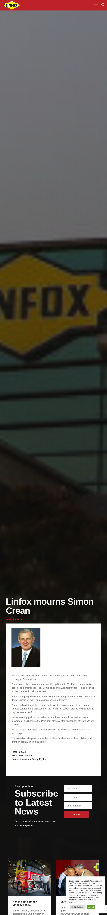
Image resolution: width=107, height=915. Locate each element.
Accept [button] (91, 907)
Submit (76, 814)
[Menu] (95, 5)
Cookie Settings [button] (77, 907)
